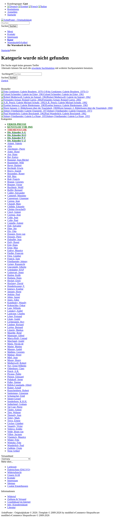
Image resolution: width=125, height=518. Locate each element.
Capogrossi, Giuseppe (18, 198)
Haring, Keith (14, 275)
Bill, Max (11, 176)
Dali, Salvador (14, 225)
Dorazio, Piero (14, 236)
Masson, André (14, 349)
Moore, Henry (14, 360)
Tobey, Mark (13, 418)
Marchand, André (15, 341)
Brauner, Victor (14, 184)
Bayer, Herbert (14, 165)
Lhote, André (13, 319)
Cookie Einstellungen (17, 486)
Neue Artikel (13, 451)
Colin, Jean (12, 217)
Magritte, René (14, 333)
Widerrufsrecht (14, 472)
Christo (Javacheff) (16, 209)
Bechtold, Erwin (15, 168)
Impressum (12, 37)
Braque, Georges (15, 182)
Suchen (13, 26)
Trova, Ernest (13, 420)
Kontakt (11, 34)
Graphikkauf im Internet (18, 502)
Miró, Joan (12, 357)
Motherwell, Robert (16, 363)
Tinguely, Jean (14, 415)
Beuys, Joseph (14, 171)
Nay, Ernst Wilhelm (16, 365)
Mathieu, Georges (16, 352)
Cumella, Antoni (15, 223)
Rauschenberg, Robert (18, 390)
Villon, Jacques (14, 434)
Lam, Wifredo (14, 308)
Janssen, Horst (14, 291)
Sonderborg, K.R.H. (17, 401)
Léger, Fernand (14, 316)
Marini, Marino (14, 346)
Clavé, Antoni (14, 212)
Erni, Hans (12, 245)
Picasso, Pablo (14, 374)
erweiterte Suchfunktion (43, 68)
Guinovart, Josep (15, 272)
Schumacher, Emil (16, 396)
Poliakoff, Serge (15, 379)
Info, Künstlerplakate (17, 504)
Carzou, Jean (13, 201)
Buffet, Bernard (14, 190)
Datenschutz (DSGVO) (18, 469)
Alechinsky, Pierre (16, 149)
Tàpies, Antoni (14, 409)
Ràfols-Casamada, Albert (19, 385)
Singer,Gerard (14, 398)
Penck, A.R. (13, 371)
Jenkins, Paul (13, 294)
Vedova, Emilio (14, 429)
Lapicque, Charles (16, 313)
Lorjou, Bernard (15, 327)
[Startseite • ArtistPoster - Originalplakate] (16, 20)
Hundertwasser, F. (16, 286)
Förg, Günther (14, 256)
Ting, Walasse (14, 412)
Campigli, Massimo (16, 195)
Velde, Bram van (15, 431)
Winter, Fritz (13, 440)
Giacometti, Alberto (16, 267)
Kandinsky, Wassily (16, 302)
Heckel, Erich (14, 280)
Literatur (11, 507)
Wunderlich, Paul (15, 445)
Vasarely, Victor (15, 426)
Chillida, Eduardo (15, 206)
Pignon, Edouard (15, 376)
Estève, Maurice (15, 250)
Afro (9, 146)
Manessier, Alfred (15, 335)
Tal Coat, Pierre (14, 407)
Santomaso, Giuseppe (17, 393)
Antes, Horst (13, 151)
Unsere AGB (13, 475)
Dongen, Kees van (16, 234)
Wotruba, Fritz (14, 442)
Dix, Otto (11, 231)
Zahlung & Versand (16, 499)
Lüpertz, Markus (15, 330)
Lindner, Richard (15, 324)
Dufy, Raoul (13, 242)
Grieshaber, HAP (15, 269)
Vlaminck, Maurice (16, 437)
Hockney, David (15, 283)
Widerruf (11, 496)
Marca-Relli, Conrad (17, 338)
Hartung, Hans (14, 278)
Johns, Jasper (13, 297)
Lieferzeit (11, 467)
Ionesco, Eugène (15, 289)
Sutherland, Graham (17, 404)
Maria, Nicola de (15, 343)
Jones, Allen (13, 300)
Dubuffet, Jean (14, 239)
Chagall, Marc (14, 204)
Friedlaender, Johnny (17, 261)
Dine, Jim (12, 228)
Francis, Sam (13, 258)
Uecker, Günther (15, 423)
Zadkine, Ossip (14, 448)
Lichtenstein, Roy (15, 322)
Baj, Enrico (12, 157)
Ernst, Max (12, 247)
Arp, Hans (12, 154)
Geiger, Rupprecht (16, 264)
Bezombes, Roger (16, 173)
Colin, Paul (12, 220)
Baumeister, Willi (15, 162)
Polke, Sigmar (14, 382)
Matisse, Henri (14, 354)
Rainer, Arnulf (14, 387)
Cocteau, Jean (14, 214)
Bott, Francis (13, 179)
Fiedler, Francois (15, 253)
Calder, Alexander (16, 193)
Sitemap (11, 483)
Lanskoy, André (15, 311)
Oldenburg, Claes (15, 368)
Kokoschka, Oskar (16, 305)
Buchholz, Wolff (15, 187)
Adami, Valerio (14, 143)
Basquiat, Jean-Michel (18, 160)
